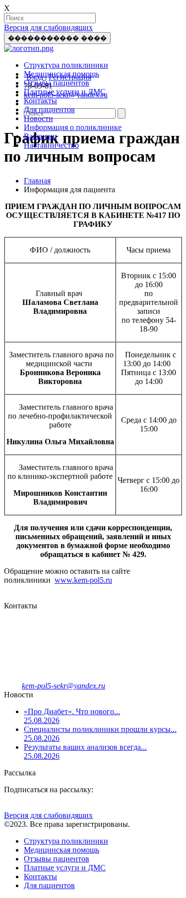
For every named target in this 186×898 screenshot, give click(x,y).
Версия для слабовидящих (48, 27)
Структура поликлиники (66, 65)
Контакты (40, 100)
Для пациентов (49, 109)
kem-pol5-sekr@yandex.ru (63, 686)
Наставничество (51, 145)
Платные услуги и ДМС (65, 91)
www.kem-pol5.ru (83, 580)
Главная (37, 180)
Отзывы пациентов (56, 83)
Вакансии (40, 136)
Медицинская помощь (61, 74)
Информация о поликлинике (73, 127)
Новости (38, 118)
